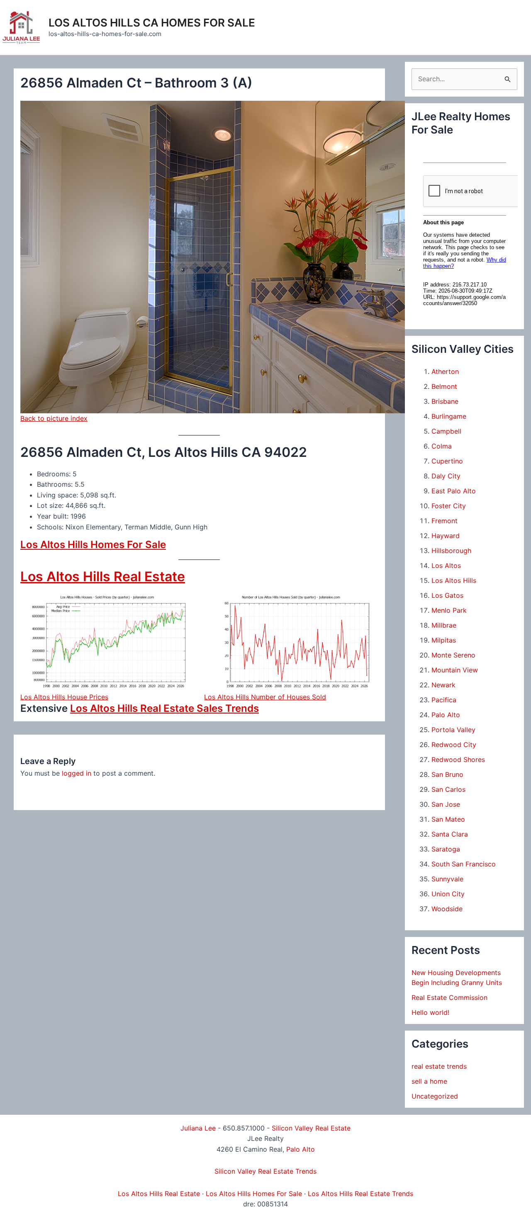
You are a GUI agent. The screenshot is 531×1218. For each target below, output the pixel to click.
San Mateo (448, 819)
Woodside (447, 909)
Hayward (445, 535)
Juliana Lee (198, 1128)
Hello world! (430, 1012)
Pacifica (443, 700)
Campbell (446, 431)
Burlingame (448, 416)
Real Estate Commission (449, 997)
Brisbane (444, 401)
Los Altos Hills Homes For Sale (93, 545)
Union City (448, 894)
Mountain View (454, 670)
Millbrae (443, 625)
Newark (443, 685)
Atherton (445, 371)
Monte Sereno (453, 655)
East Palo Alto (453, 491)
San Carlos (448, 789)
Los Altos (446, 565)
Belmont (444, 386)
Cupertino (447, 461)
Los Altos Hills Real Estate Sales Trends (164, 708)
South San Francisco (463, 864)
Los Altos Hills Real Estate (102, 576)
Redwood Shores (458, 759)
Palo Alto (445, 715)
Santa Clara (449, 834)
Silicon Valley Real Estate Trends (265, 1171)
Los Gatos (447, 595)
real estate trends (439, 1066)
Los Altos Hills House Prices (64, 697)
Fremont (444, 521)
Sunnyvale (447, 879)
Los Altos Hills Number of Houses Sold (265, 697)
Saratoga (445, 849)
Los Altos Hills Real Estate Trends (360, 1193)
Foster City (448, 506)
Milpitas (443, 640)
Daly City (445, 476)
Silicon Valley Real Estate (311, 1128)
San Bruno (447, 774)
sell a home (429, 1081)
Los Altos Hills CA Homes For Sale (152, 22)
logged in (76, 773)
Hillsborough (451, 550)
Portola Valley (453, 729)
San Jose (445, 804)
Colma (441, 446)
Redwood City (453, 744)
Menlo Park (449, 610)
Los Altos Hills (453, 580)
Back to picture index (54, 418)
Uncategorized (435, 1096)
